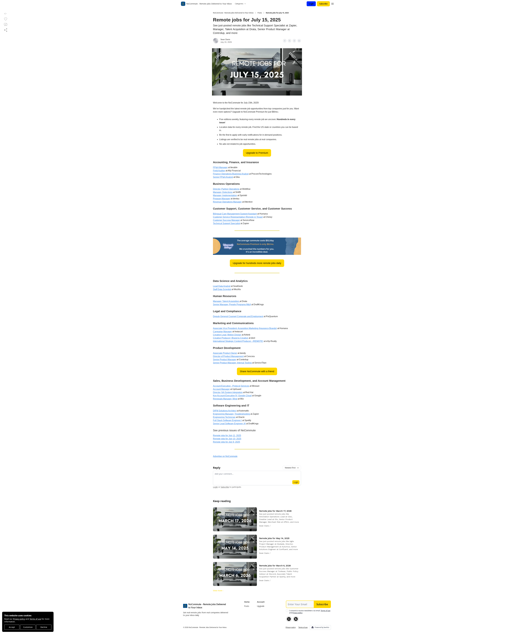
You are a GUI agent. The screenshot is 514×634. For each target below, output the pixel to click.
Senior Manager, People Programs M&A (232, 304)
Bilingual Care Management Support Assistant (235, 214)
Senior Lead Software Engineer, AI (229, 423)
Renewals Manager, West (225, 399)
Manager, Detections (223, 192)
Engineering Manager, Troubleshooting (231, 414)
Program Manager (221, 198)
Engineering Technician (224, 417)
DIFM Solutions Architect (224, 411)
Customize (28, 627)
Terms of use (35, 619)
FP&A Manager (220, 167)
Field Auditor (219, 170)
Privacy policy (19, 619)
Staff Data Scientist (222, 289)
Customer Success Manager (226, 220)
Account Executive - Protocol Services (231, 386)
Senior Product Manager (224, 359)
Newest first (290, 467)
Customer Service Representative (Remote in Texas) (238, 217)
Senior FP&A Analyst (223, 177)
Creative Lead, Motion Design (227, 335)
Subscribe (323, 3)
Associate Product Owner (225, 353)
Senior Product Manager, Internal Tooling (232, 363)
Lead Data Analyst (221, 286)
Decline (43, 627)
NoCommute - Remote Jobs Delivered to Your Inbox (233, 13)
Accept (12, 627)
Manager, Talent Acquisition (226, 301)
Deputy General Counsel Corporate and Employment (238, 316)
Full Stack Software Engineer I (227, 420)
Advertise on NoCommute (225, 456)
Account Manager (221, 389)
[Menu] (332, 3)
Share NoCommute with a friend (257, 371)
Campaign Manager (222, 331)
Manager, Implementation (225, 195)
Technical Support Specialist (226, 223)
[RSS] (296, 619)
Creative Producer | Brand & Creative (230, 338)
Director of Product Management (228, 356)
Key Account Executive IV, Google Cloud (232, 395)
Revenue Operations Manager (227, 202)
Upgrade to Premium (257, 153)
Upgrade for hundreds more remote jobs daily (257, 263)
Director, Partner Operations (226, 189)
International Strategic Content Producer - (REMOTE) (238, 341)
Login (311, 3)
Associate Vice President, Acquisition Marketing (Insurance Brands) (245, 328)
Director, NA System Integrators (228, 392)
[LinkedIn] (289, 619)
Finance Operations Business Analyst (231, 174)
